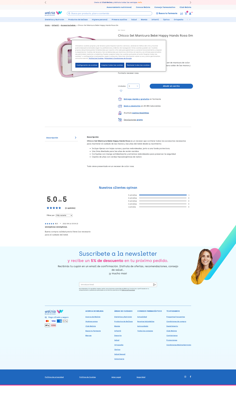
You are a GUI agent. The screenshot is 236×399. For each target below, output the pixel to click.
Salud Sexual (119, 354)
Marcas (88, 335)
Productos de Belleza (123, 321)
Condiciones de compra (176, 321)
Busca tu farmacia (93, 331)
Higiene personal (99, 20)
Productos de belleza (78, 20)
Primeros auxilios (119, 20)
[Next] (189, 2)
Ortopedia (178, 20)
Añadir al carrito (171, 86)
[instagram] (185, 377)
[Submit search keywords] (69, 13)
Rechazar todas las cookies (138, 65)
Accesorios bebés (68, 25)
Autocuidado (142, 326)
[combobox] (109, 13)
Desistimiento (172, 326)
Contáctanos (171, 335)
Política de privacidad (54, 377)
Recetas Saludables (145, 321)
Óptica (166, 20)
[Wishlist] (121, 91)
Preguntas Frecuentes (175, 317)
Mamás (144, 20)
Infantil (155, 20)
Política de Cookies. (96, 58)
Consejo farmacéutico (164, 7)
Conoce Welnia (143, 7)
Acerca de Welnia (92, 317)
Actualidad (142, 317)
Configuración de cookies (87, 65)
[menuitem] (190, 13)
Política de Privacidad (128, 290)
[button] (155, 99)
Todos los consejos (145, 331)
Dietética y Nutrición (54, 20)
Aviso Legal (116, 377)
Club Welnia (185, 7)
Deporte (118, 335)
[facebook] (190, 377)
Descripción (52, 138)
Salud (134, 20)
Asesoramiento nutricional (119, 7)
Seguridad (141, 377)
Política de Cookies (87, 377)
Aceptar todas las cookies (112, 65)
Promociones (171, 340)
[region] (119, 56)
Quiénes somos (91, 321)
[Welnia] (53, 13)
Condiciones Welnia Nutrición (178, 345)
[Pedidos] (181, 13)
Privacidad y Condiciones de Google (118, 58)
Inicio (47, 25)
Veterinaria (119, 359)
